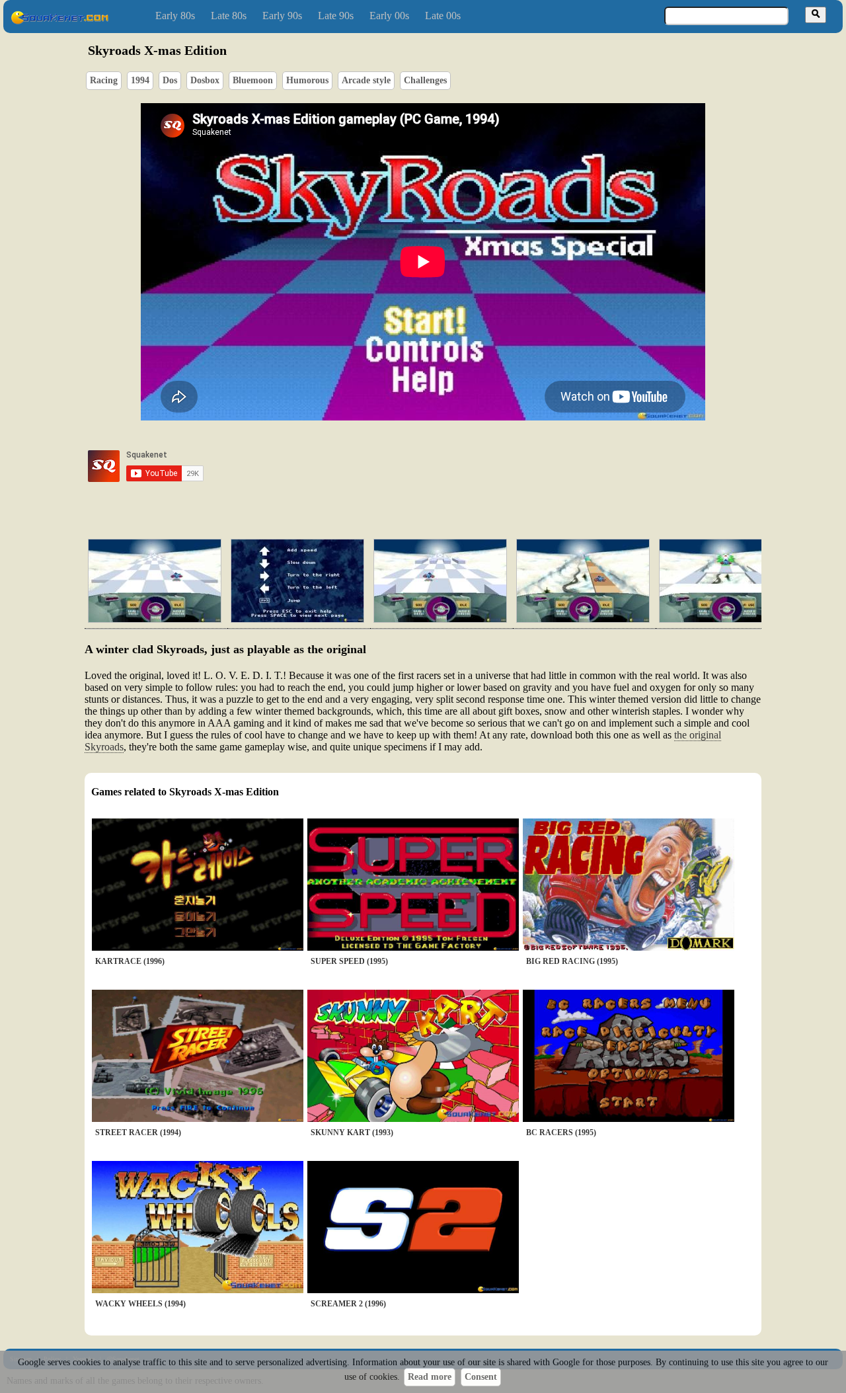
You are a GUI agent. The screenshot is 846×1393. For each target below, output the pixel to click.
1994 (140, 80)
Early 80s (175, 15)
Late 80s (229, 15)
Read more (429, 1377)
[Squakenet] (59, 21)
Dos (170, 80)
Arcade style (366, 80)
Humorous (307, 80)
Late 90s (336, 15)
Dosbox (204, 80)
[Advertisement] (460, 466)
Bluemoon (253, 80)
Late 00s (443, 15)
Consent (481, 1377)
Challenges (425, 80)
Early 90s (282, 15)
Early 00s (389, 15)
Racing (104, 80)
